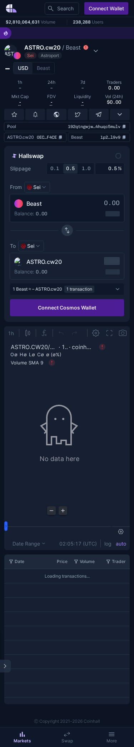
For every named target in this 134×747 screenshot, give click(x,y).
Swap (67, 740)
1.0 (86, 168)
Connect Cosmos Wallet (67, 308)
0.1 (54, 168)
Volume (87, 561)
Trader (119, 561)
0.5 (70, 168)
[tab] (23, 68)
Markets (22, 740)
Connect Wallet (106, 8)
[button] (52, 51)
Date (19, 561)
